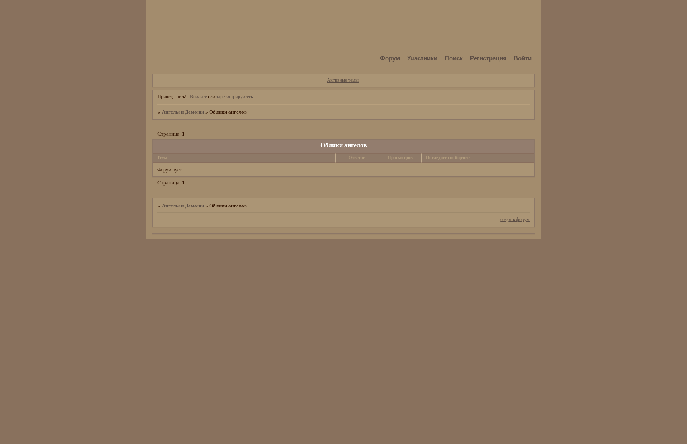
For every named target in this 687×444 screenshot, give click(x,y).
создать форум (515, 219)
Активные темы (343, 80)
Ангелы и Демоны (183, 112)
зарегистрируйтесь (234, 96)
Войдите (198, 96)
